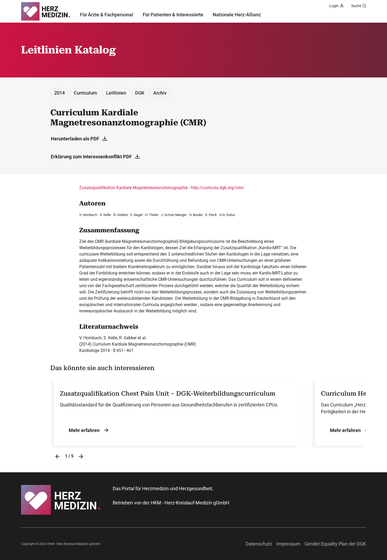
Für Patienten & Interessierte (173, 14)
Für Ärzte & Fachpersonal (106, 14)
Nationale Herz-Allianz (237, 14)
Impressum (288, 544)
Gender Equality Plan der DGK (335, 544)
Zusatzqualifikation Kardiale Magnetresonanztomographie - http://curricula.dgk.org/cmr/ (161, 187)
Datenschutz (259, 544)
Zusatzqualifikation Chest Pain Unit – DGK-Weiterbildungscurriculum (167, 393)
